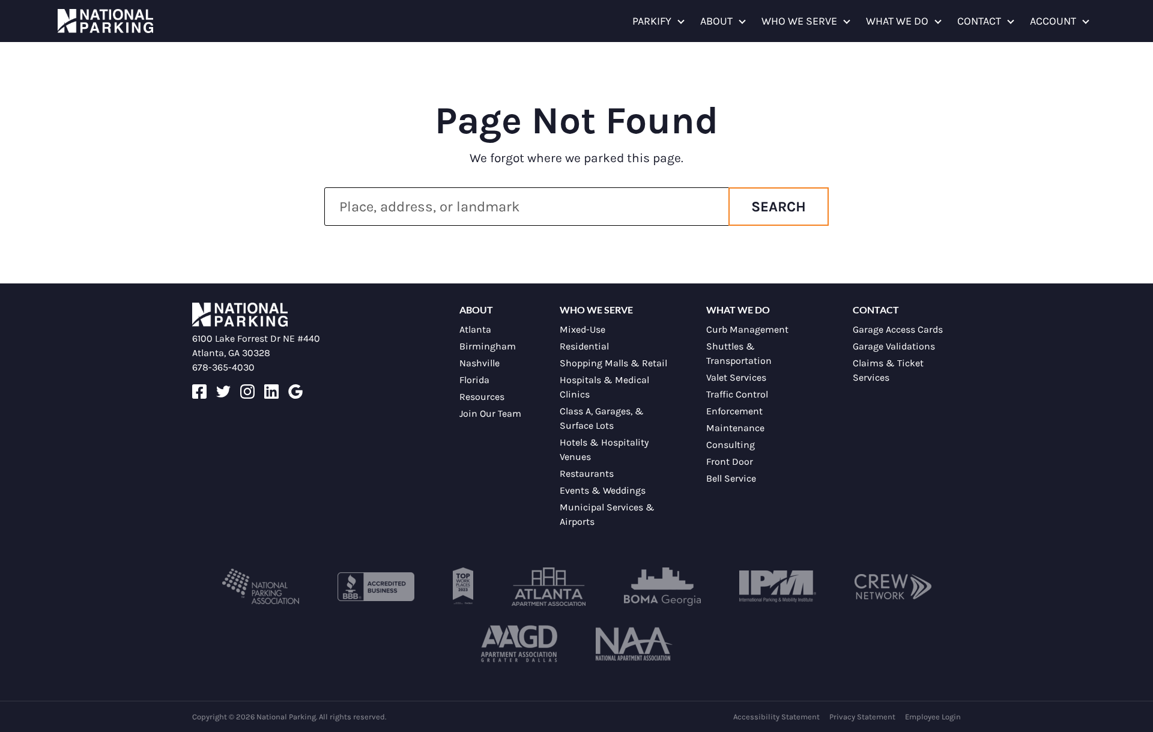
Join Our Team (490, 413)
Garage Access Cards (898, 329)
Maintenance (735, 428)
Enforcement (734, 411)
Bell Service (731, 478)
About (716, 21)
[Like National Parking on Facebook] (199, 395)
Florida (474, 380)
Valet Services (736, 377)
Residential (584, 346)
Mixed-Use (582, 329)
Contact (979, 21)
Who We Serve (799, 21)
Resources (481, 396)
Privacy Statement (862, 716)
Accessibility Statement (776, 716)
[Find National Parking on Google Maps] (295, 395)
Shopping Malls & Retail (613, 363)
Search (778, 206)
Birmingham (487, 346)
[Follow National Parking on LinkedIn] (271, 395)
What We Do (897, 21)
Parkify (651, 21)
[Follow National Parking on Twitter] (223, 395)
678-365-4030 (223, 367)
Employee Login (933, 716)
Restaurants (587, 473)
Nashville (479, 363)
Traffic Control (737, 394)
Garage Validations (894, 346)
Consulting (730, 444)
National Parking (105, 21)
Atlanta (475, 329)
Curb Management (747, 329)
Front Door (729, 461)
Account (1053, 21)
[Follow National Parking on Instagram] (247, 395)
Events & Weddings (603, 490)
